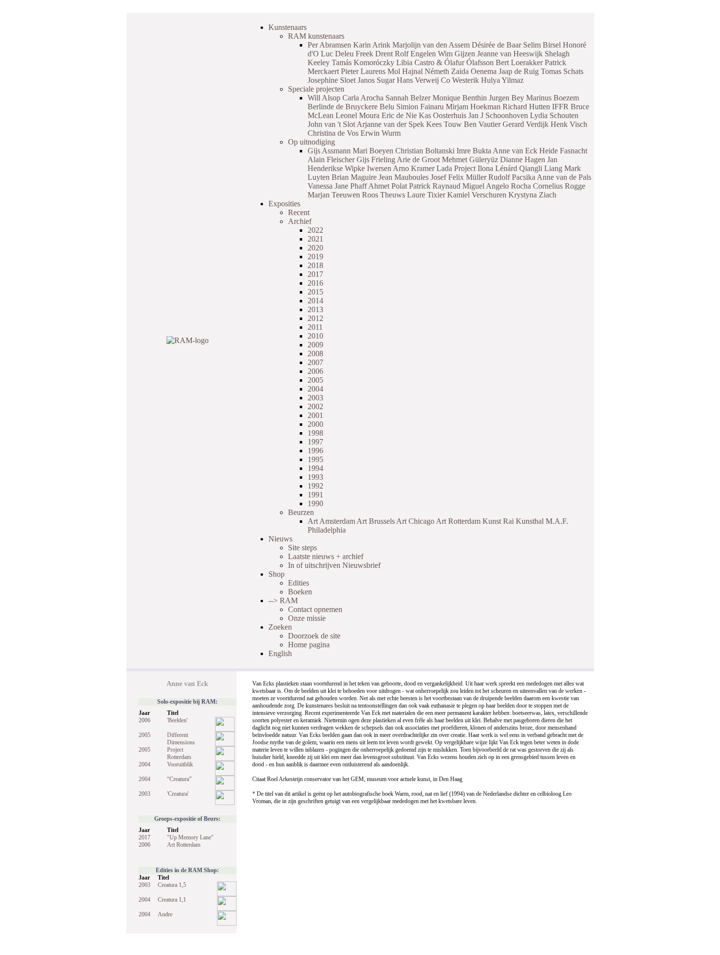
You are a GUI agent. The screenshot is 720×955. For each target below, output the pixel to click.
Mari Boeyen (373, 151)
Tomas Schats (562, 71)
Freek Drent (374, 53)
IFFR (560, 106)
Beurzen (301, 512)
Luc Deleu (337, 53)
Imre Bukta (473, 151)
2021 (315, 239)
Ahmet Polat (387, 186)
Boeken (300, 592)
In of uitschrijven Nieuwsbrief (334, 565)
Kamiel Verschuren (476, 195)
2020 (315, 248)
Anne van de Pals (564, 177)
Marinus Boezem (552, 98)
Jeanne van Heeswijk (510, 53)
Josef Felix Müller (458, 177)
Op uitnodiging (311, 142)
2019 (315, 256)
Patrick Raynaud (434, 186)
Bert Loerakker (519, 62)
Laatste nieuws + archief (325, 556)
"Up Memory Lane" (190, 837)
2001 (315, 415)
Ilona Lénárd (497, 168)
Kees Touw (444, 124)
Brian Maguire (354, 177)
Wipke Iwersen (368, 168)
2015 (315, 292)
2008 (315, 353)
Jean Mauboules (404, 177)
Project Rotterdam (179, 753)
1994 (315, 468)
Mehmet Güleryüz (470, 159)
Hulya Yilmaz (502, 80)
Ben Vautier (482, 124)
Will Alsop (324, 98)
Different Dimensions (181, 739)
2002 (315, 406)
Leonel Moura (358, 115)
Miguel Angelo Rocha (496, 186)
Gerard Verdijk (526, 124)
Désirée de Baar (496, 45)
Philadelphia (327, 530)
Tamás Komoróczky (363, 62)
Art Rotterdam (458, 521)
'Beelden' (177, 720)
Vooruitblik (180, 764)
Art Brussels (376, 521)
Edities (298, 583)
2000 (315, 424)
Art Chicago (415, 521)
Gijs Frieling (376, 159)
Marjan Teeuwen (334, 195)
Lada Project (456, 168)
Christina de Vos (333, 133)
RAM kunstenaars (316, 36)
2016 (315, 283)
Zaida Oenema (474, 71)
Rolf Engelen (415, 53)
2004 (315, 389)
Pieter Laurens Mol (370, 71)
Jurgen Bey (506, 98)
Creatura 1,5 (172, 885)
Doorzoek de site (314, 636)
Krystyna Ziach (532, 195)
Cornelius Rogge (559, 186)
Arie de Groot (418, 159)
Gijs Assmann (329, 151)
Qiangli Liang (540, 168)
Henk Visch (569, 124)
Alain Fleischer (331, 159)
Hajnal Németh (425, 71)
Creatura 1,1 (172, 899)
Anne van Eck (515, 151)
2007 (315, 362)
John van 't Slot (331, 124)
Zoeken (280, 627)
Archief (300, 221)
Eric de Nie (399, 115)
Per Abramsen (329, 45)
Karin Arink (371, 45)
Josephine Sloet (332, 80)
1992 (315, 486)
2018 (315, 265)
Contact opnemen (315, 609)
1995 (315, 459)
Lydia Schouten (554, 115)
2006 (315, 371)
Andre (165, 914)
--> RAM (283, 600)
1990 (315, 503)
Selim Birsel (542, 45)
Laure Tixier (426, 195)
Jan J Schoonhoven (498, 115)
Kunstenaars (287, 27)
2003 (315, 397)
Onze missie (307, 618)
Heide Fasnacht (563, 151)
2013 (315, 309)
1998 (315, 433)
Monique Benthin (459, 98)
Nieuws (280, 539)
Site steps (302, 547)
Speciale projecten (316, 89)
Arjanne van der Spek (390, 124)
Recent (299, 212)
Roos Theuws (383, 195)
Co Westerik (460, 80)
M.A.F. (557, 521)
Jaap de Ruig (519, 71)
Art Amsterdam (331, 521)
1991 (315, 494)
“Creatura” (179, 779)
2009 (315, 345)
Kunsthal (530, 521)
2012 (315, 318)
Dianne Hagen (522, 159)
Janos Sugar (376, 80)
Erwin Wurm (380, 133)
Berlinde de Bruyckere (343, 106)
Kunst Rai (498, 521)
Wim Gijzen (456, 53)
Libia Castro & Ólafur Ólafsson (445, 62)
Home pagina (309, 644)
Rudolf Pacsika (511, 177)
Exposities (284, 203)
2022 (315, 230)
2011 (315, 327)
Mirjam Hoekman (473, 106)
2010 (315, 336)
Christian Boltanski (425, 151)
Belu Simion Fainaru (412, 106)
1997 (315, 442)
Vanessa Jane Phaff (337, 186)
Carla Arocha (363, 98)
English (280, 653)
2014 (315, 300)
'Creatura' (178, 793)
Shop (276, 574)
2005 (315, 380)
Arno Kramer (413, 168)
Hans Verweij (418, 80)
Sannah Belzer (408, 98)
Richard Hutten (526, 106)
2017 (315, 274)
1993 (315, 477)
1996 (315, 450)
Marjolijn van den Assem (431, 45)
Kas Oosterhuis (442, 115)
